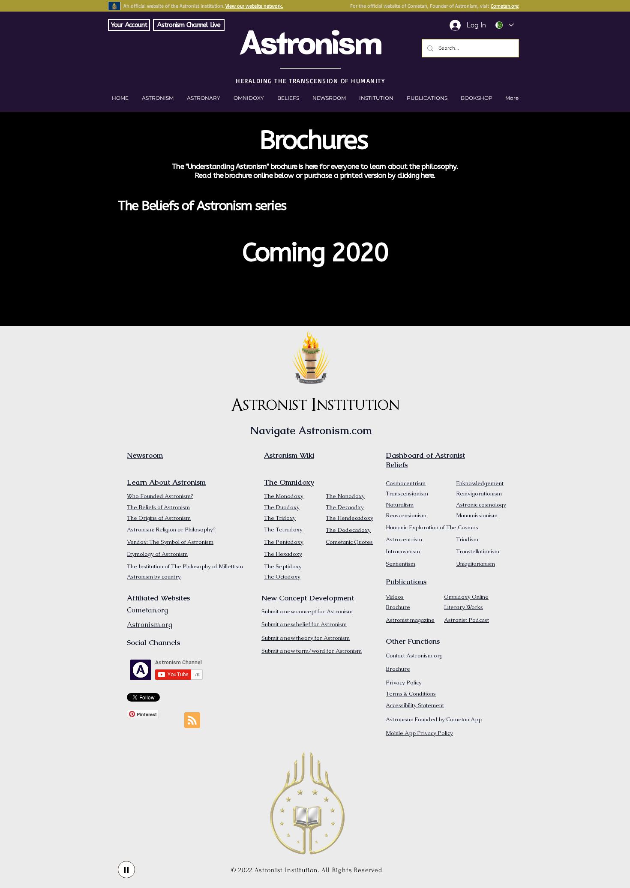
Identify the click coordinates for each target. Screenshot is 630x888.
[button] (476, 98)
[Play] (126, 869)
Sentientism (400, 563)
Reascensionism (406, 515)
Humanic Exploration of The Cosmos (432, 527)
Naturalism (400, 504)
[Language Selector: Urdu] (504, 25)
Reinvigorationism (479, 493)
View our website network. (254, 6)
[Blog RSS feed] (192, 720)
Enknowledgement (480, 483)
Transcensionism (407, 493)
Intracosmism (403, 551)
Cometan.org (505, 6)
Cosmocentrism (406, 483)
